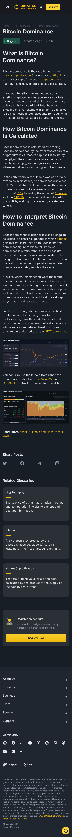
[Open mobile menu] (65, 7)
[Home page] (25, 7)
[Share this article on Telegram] (39, 463)
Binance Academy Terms (15, 818)
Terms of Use (43, 816)
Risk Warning (57, 816)
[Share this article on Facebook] (22, 463)
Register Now (36, 637)
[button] (65, 7)
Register (53, 6)
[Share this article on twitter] (5, 463)
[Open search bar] (40, 7)
